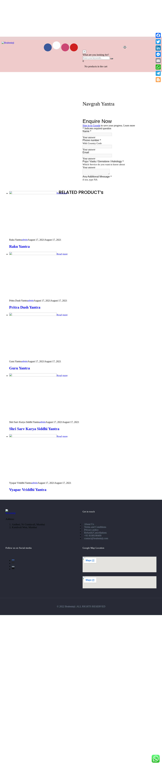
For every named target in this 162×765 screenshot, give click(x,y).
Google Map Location (93, 548)
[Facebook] (48, 47)
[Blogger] (158, 79)
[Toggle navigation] (125, 47)
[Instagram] (65, 47)
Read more (62, 254)
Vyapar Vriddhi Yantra (27, 490)
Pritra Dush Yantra (24, 307)
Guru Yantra (19, 368)
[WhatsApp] (158, 67)
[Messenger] (158, 54)
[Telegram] (158, 73)
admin (25, 239)
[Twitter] (158, 42)
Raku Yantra (19, 246)
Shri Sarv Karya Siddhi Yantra (34, 429)
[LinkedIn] (158, 48)
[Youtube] (74, 47)
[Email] (158, 61)
